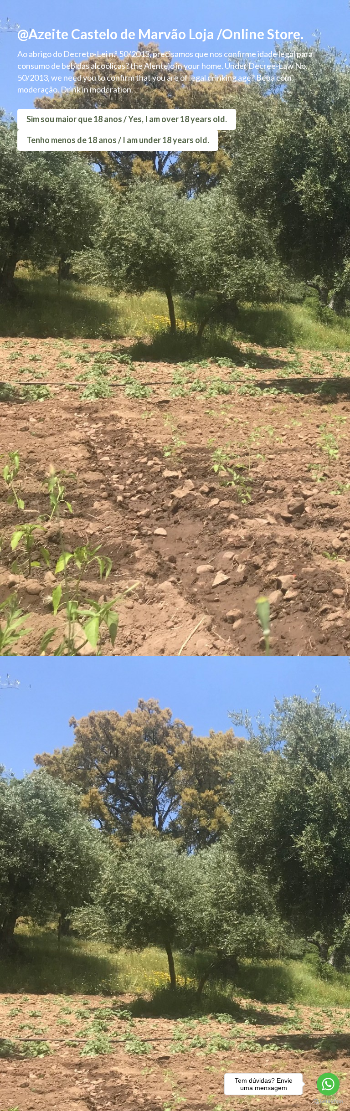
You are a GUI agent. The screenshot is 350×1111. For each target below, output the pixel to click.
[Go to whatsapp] (328, 1084)
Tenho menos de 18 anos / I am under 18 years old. (117, 140)
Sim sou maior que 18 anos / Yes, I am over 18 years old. (126, 119)
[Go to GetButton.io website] (328, 1102)
